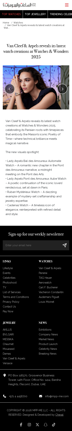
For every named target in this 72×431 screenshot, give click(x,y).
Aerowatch (45, 282)
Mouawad (8, 348)
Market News (46, 339)
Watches (18, 22)
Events (7, 273)
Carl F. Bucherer (48, 287)
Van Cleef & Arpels (50, 268)
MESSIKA (8, 339)
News (43, 322)
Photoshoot (10, 282)
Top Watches (11, 14)
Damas (7, 353)
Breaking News (47, 353)
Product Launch (48, 344)
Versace (7, 363)
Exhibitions (45, 329)
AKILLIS (7, 329)
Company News (48, 334)
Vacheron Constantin (51, 292)
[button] (62, 89)
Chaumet (8, 344)
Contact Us (9, 306)
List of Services (12, 292)
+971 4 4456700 (18, 396)
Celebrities (9, 277)
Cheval (59, 414)
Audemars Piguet (49, 297)
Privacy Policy (11, 301)
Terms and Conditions (16, 297)
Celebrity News (48, 348)
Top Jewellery (35, 14)
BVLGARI (8, 334)
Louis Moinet (46, 301)
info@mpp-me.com (57, 396)
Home (6, 22)
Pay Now (8, 311)
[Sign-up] (64, 245)
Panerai (43, 273)
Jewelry (9, 322)
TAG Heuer (45, 277)
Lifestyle (8, 268)
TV (4, 287)
